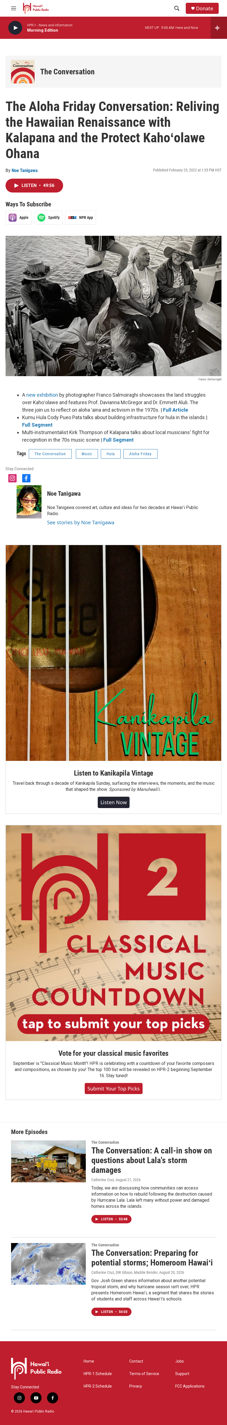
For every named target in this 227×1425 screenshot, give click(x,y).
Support (182, 1374)
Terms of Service (144, 1374)
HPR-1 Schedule (98, 1374)
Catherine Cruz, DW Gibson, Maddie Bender (124, 1272)
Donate (204, 8)
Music (87, 454)
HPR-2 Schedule (98, 1386)
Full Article (175, 410)
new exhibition (42, 395)
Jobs (179, 1361)
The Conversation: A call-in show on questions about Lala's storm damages (151, 1160)
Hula (111, 454)
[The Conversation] (23, 71)
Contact (136, 1361)
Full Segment (37, 425)
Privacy (135, 1386)
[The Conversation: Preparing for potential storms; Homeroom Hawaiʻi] (48, 1264)
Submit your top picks (113, 1088)
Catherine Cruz (102, 1180)
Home (89, 1361)
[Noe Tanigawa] (29, 501)
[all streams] (219, 28)
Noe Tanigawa (25, 170)
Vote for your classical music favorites (113, 1053)
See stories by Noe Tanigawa (80, 522)
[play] (15, 28)
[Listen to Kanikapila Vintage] (113, 653)
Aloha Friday (140, 454)
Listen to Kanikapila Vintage (113, 773)
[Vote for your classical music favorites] (113, 933)
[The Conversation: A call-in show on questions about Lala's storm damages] (48, 1161)
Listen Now (113, 802)
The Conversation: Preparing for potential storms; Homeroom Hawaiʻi (152, 1257)
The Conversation (67, 71)
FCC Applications (190, 1386)
